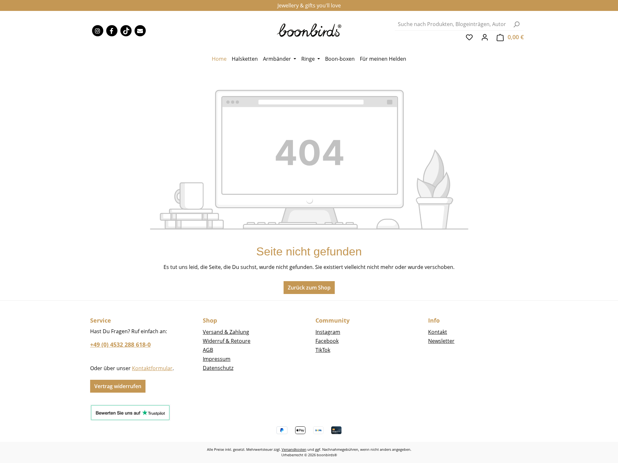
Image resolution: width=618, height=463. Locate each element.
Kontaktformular (152, 368)
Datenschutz (218, 367)
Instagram (327, 331)
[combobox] (452, 24)
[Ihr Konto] (484, 37)
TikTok (322, 349)
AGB (208, 349)
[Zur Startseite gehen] (309, 29)
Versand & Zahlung (226, 331)
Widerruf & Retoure (226, 340)
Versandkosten (294, 449)
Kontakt (437, 331)
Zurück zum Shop (309, 287)
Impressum (216, 358)
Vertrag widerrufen (117, 386)
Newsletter (441, 340)
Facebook (327, 340)
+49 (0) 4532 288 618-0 (120, 344)
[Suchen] (516, 24)
